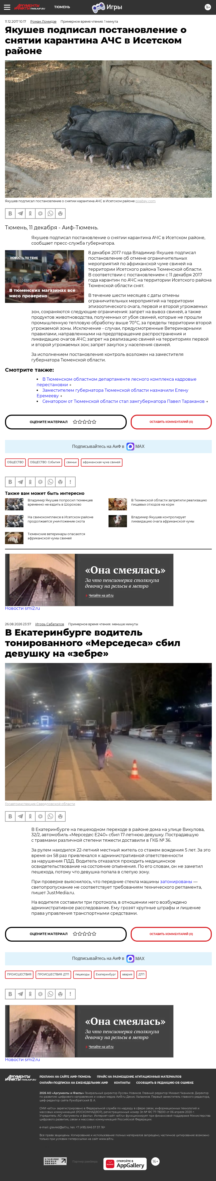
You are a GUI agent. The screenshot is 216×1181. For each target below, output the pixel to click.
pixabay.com (145, 201)
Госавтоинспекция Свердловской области (40, 804)
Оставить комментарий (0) (171, 422)
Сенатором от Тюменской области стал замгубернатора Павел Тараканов (123, 401)
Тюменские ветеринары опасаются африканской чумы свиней (56, 536)
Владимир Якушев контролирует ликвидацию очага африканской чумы (162, 519)
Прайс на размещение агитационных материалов (139, 1076)
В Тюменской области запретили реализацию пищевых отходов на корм (169, 502)
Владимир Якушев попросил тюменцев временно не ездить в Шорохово (60, 502)
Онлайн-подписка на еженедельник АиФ (74, 1083)
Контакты (122, 1083)
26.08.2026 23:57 (18, 624)
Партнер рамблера (84, 1161)
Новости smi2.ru (22, 608)
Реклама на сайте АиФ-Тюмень (65, 1076)
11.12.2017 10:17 (15, 21)
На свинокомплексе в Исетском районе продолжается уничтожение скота (60, 519)
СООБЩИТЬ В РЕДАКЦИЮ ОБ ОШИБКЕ (165, 1083)
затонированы (176, 881)
